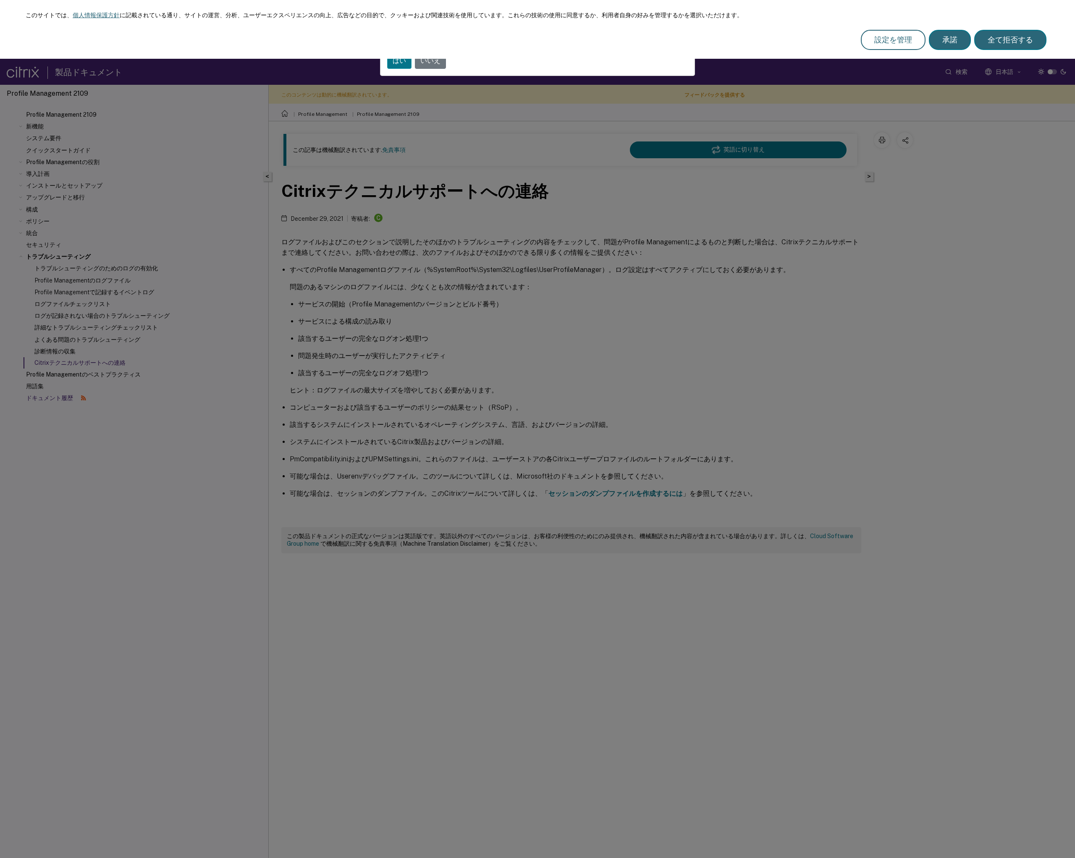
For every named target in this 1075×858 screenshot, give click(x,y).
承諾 (949, 39)
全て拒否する (1010, 39)
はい (399, 61)
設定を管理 (893, 39)
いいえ (430, 61)
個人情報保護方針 (96, 15)
